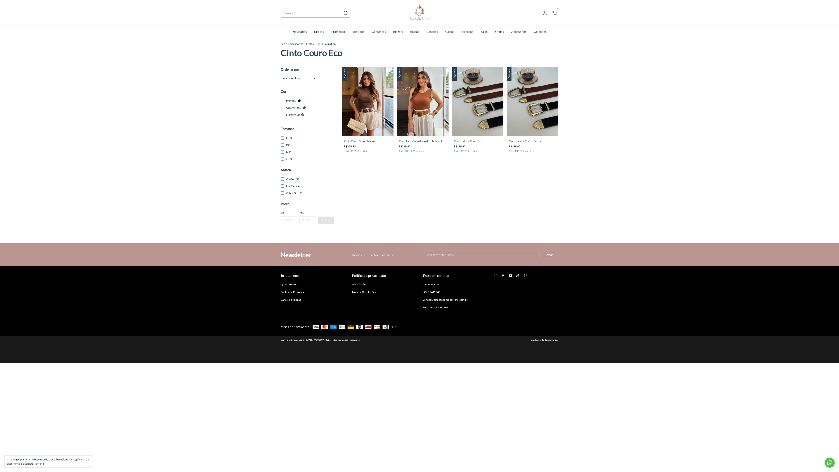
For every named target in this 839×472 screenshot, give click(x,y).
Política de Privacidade (294, 292)
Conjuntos (379, 31)
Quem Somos (289, 284)
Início (284, 43)
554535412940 (432, 284)
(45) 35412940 (431, 292)
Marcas (319, 31)
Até (302, 212)
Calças (449, 31)
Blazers (398, 31)
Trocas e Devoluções (364, 292)
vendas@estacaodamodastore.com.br (445, 299)
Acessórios (519, 31)
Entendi (40, 463)
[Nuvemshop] (544, 340)
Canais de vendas (291, 299)
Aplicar (326, 220)
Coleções (540, 31)
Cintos (310, 43)
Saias (484, 31)
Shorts (499, 31)
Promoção (338, 31)
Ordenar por (290, 69)
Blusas (414, 31)
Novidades (300, 31)
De (282, 212)
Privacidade (359, 284)
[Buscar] (345, 13)
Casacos (432, 31)
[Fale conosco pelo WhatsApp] (830, 463)
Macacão (467, 31)
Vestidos (358, 31)
